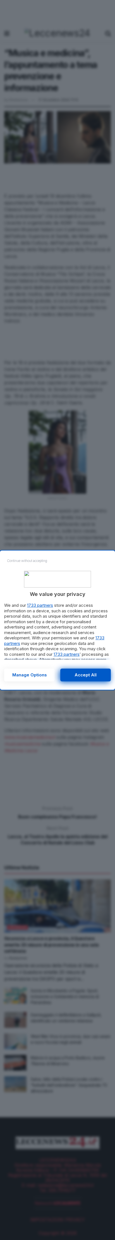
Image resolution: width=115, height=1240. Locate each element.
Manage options (29, 675)
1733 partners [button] (40, 605)
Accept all (86, 675)
